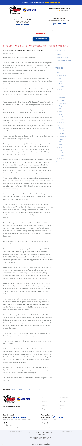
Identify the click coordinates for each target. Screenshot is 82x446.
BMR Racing (14, 389)
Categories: (60, 50)
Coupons (44, 409)
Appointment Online (41, 38)
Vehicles (44, 405)
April (60, 84)
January (61, 89)
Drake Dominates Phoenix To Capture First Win (51, 46)
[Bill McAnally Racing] (9, 399)
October (61, 100)
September (62, 75)
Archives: (59, 68)
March (61, 117)
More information (52, 2)
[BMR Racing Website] (15, 10)
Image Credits (11, 431)
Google (7, 423)
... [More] (57, 162)
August (61, 106)
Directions (72, 30)
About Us (21, 30)
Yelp (9, 423)
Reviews (28, 30)
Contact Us (64, 30)
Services (14, 30)
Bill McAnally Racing (41, 33)
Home (7, 30)
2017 (58, 92)
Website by (67, 431)
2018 (58, 73)
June (60, 78)
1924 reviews (64, 10)
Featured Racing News (35, 389)
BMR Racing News (25, 46)
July (60, 109)
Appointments (54, 30)
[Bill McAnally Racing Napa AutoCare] (29, 10)
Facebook (4, 423)
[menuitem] (7, 30)
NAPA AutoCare (44, 30)
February (62, 87)
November (62, 98)
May (60, 81)
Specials (35, 30)
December (62, 95)
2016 (58, 125)
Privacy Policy (19, 431)
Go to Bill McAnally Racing (11, 406)
